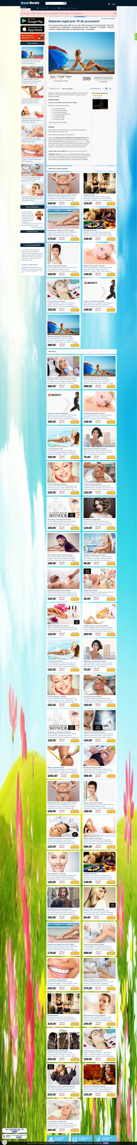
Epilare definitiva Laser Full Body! (95, 980)
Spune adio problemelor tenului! (95, 1086)
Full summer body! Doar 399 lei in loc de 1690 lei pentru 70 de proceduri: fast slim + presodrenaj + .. (32, 61)
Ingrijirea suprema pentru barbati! (58, 590)
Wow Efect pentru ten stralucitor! (95, 1015)
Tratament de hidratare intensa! (94, 732)
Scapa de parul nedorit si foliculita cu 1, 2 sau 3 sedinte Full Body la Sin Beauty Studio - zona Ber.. (32, 179)
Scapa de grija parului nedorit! (94, 944)
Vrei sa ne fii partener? (59, 1138)
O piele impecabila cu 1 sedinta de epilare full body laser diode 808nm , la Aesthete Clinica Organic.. (32, 139)
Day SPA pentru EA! (90, 230)
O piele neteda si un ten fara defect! (96, 626)
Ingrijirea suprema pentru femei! (94, 555)
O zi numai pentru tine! (55, 448)
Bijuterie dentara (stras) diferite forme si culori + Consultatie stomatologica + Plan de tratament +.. (32, 159)
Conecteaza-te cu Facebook (109, 4)
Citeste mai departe (36, 227)
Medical (64, 8)
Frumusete (53, 8)
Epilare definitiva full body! (93, 838)
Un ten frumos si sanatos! (56, 301)
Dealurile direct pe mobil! (84, 1138)
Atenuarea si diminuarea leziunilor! (59, 519)
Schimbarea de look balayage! (57, 1050)
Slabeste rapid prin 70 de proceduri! (74, 21)
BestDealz (30, 3)
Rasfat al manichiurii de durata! (58, 626)
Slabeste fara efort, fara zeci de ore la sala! (62, 195)
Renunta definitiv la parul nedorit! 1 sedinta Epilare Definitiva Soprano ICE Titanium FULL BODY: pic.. (32, 120)
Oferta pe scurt (54, 88)
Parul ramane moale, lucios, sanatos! (60, 555)
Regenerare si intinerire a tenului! (95, 448)
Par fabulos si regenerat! (92, 519)
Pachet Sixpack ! (89, 195)
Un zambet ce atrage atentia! (57, 980)
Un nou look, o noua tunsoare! (94, 909)
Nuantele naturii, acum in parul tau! (59, 909)
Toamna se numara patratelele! (94, 301)
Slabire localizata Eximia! (55, 767)
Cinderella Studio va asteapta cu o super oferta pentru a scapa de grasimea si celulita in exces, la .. (31, 100)
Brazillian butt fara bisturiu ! (93, 767)
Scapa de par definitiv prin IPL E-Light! (60, 230)
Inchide (115, 13)
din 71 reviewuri (97, 98)
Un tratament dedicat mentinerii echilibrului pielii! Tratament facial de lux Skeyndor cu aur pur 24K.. (32, 81)
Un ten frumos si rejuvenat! (56, 1121)
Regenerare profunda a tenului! (94, 266)
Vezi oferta (75, 204)
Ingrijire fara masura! (91, 590)
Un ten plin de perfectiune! (93, 484)
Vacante (42, 8)
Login (113, 4)
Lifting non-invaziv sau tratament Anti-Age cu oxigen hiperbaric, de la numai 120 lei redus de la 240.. (32, 198)
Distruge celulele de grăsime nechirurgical (61, 378)
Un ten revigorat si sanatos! (56, 484)
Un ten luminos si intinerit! (56, 873)
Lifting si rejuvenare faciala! (57, 266)
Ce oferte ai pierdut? (107, 1138)
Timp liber (74, 8)
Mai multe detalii (67, 88)
